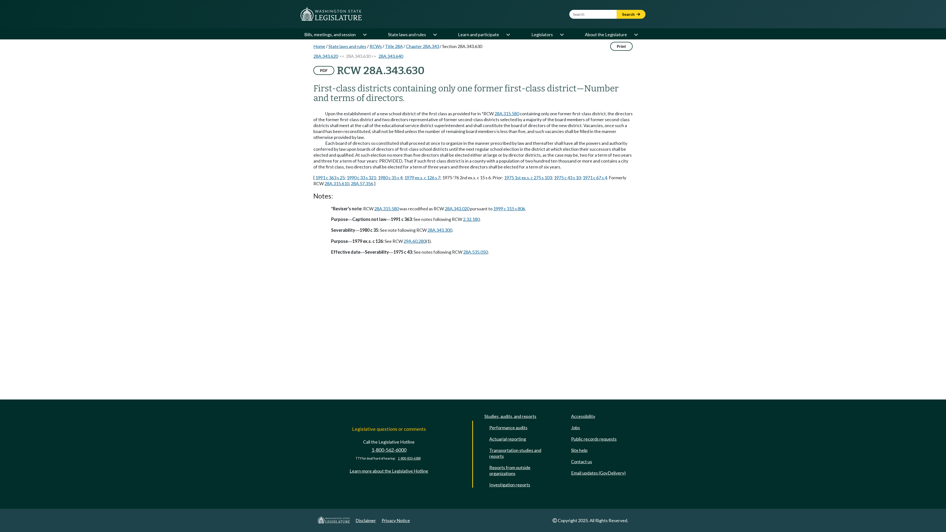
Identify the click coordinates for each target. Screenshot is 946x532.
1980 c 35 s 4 (390, 177)
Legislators (542, 34)
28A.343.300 (439, 230)
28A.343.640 (390, 56)
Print (621, 46)
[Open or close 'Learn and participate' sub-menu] (508, 34)
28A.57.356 (362, 183)
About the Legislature (606, 34)
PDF (324, 70)
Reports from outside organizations (509, 470)
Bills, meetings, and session (330, 34)
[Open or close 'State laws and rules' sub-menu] (434, 34)
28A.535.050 (475, 252)
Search (628, 14)
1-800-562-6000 (389, 450)
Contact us (581, 461)
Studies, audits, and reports (510, 416)
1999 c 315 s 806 (509, 208)
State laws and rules (407, 34)
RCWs (376, 46)
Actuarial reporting (507, 439)
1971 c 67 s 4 (595, 177)
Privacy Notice (396, 520)
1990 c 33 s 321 (361, 177)
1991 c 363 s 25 (330, 177)
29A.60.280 (415, 241)
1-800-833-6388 (409, 458)
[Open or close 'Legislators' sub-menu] (561, 34)
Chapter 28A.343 (422, 46)
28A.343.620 (325, 56)
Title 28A (394, 46)
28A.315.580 (506, 113)
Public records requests (594, 439)
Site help (579, 450)
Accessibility (583, 416)
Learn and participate (478, 34)
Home (319, 46)
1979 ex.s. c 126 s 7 (422, 177)
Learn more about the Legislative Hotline (389, 471)
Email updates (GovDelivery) (598, 473)
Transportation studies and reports (515, 453)
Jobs (575, 427)
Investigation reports (509, 484)
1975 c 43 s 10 (567, 177)
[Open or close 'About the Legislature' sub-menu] (636, 34)
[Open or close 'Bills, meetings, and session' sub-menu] (364, 34)
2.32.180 (471, 219)
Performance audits (508, 427)
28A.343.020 (457, 208)
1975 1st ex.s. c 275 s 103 (528, 177)
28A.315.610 (336, 183)
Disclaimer (365, 520)
